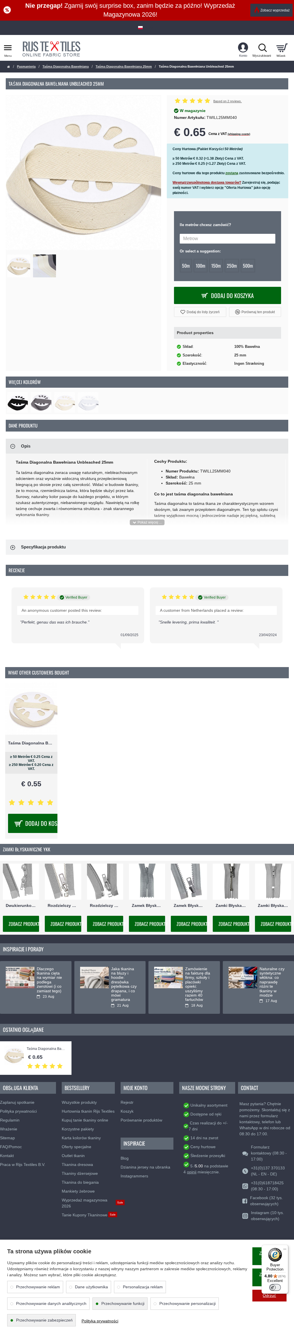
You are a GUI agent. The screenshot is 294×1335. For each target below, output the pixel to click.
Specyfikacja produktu (43, 546)
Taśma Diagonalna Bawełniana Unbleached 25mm (46, 1049)
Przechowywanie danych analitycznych (51, 1303)
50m (186, 265)
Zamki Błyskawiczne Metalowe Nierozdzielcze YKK (231, 905)
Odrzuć (269, 1295)
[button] (200, 312)
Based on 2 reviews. (227, 101)
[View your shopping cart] (282, 48)
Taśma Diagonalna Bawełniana (65, 66)
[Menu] (284, 1248)
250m (232, 265)
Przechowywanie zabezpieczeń (44, 1320)
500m (248, 265)
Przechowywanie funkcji (122, 1303)
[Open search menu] (262, 48)
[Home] (8, 66)
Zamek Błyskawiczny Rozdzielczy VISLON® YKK (189, 905)
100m (200, 265)
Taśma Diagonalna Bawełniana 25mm (124, 66)
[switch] (275, 1287)
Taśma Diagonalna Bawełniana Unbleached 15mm (31, 743)
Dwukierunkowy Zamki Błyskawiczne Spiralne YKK (21, 905)
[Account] (243, 48)
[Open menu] (8, 47)
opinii (191, 1172)
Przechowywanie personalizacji (187, 1303)
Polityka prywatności (100, 1321)
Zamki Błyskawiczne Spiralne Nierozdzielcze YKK (273, 905)
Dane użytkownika (91, 1287)
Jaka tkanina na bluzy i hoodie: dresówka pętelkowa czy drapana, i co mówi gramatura (124, 984)
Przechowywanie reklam (38, 1287)
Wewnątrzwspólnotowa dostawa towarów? (207, 183)
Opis (25, 446)
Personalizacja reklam (143, 1287)
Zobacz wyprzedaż (275, 10)
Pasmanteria (26, 66)
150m (216, 265)
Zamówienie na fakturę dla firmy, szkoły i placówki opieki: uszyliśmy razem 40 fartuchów (197, 984)
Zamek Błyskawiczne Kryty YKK (147, 905)
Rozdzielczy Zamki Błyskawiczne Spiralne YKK (105, 905)
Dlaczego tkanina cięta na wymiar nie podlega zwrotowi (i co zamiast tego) (49, 980)
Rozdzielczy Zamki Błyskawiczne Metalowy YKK (63, 905)
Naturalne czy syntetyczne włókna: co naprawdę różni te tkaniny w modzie (272, 982)
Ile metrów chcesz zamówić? (205, 225)
